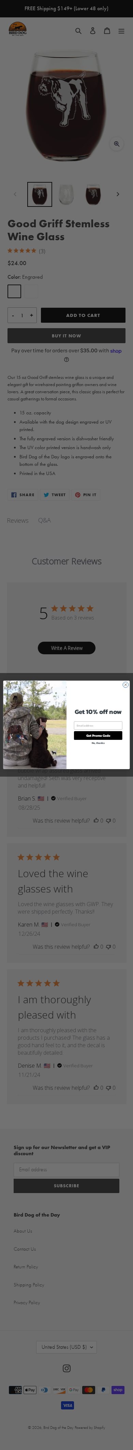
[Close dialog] (126, 685)
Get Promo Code (98, 735)
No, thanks (98, 743)
